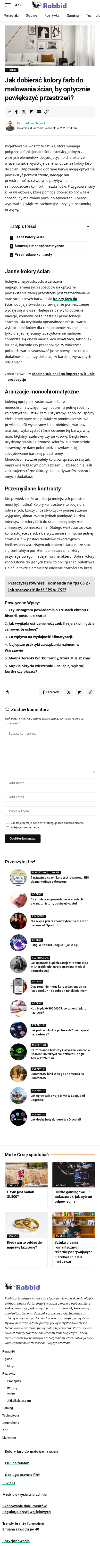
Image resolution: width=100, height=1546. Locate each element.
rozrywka (38, 916)
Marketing (39, 872)
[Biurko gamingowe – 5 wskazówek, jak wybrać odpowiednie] (73, 1174)
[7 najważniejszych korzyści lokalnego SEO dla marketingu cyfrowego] (18, 877)
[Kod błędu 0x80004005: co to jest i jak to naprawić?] (18, 1008)
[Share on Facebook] (16, 112)
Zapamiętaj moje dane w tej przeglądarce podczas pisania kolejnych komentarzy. (47, 825)
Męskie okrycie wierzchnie (24, 1494)
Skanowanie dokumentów (24, 1506)
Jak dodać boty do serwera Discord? (56, 1119)
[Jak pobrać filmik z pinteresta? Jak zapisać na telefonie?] (18, 1030)
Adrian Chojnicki (35, 123)
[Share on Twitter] (23, 112)
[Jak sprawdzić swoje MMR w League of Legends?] (18, 1095)
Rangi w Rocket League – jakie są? (54, 945)
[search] (91, 5)
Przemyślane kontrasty (33, 254)
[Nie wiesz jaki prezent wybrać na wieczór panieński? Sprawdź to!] (18, 921)
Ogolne (12, 70)
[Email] (38, 112)
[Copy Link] (46, 112)
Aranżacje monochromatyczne (39, 246)
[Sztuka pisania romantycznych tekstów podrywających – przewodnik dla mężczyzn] (73, 1225)
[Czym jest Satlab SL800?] (26, 1174)
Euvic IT (8, 1483)
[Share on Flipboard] (31, 112)
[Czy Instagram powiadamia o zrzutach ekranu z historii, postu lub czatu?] (18, 899)
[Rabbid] (50, 4)
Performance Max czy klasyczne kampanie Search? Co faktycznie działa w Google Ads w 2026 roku (60, 1054)
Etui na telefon (17, 1463)
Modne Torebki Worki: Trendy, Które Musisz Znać (50, 658)
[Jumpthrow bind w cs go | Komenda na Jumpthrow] (18, 1073)
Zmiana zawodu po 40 (20, 1529)
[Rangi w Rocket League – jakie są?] (18, 942)
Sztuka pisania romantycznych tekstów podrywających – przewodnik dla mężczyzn (73, 1252)
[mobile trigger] (9, 5)
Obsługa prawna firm (23, 1474)
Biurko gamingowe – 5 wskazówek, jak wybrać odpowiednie (73, 1196)
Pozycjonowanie (16, 1540)
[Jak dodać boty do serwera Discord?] (18, 1117)
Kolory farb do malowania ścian (31, 1451)
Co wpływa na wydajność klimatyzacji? (41, 636)
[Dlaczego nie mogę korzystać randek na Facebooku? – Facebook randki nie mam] (18, 986)
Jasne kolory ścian (30, 237)
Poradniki (38, 1025)
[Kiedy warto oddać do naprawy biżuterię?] (26, 1225)
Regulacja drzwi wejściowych (26, 1511)
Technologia (40, 958)
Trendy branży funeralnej (23, 1523)
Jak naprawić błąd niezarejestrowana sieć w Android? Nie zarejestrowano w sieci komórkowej (59, 967)
